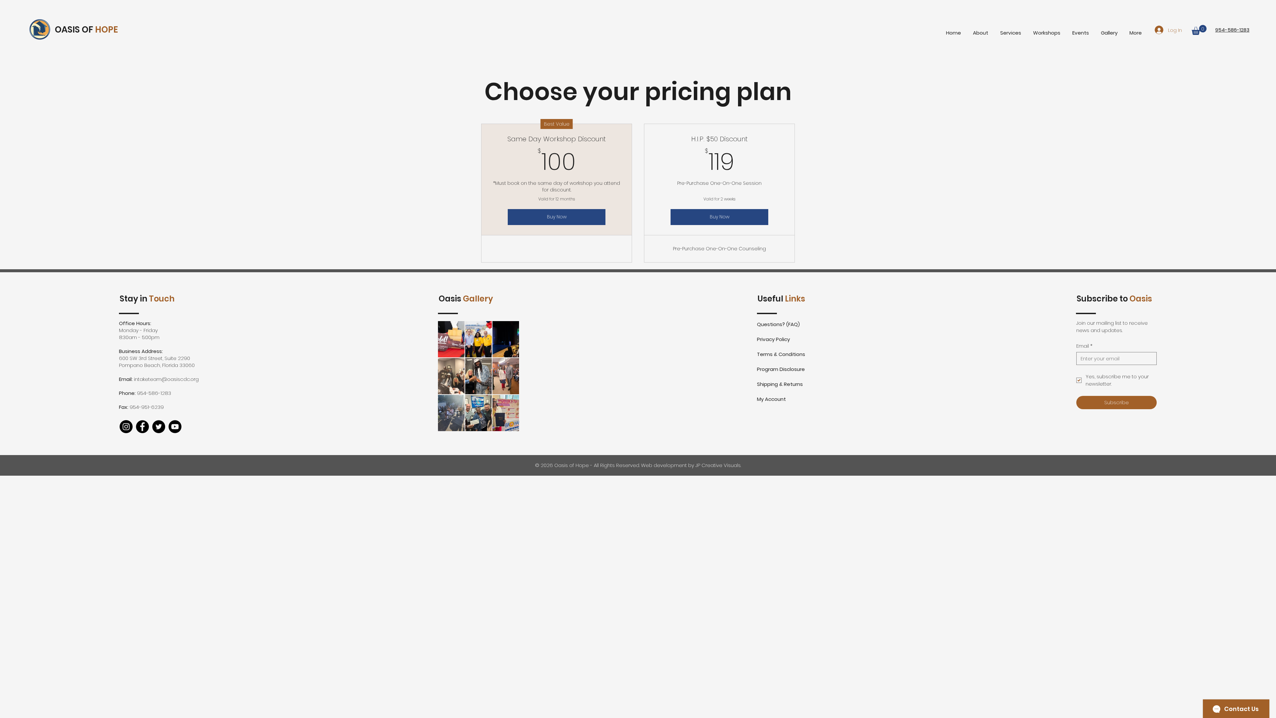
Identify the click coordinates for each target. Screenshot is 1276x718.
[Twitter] (158, 426)
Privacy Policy (773, 339)
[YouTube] (174, 426)
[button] (1199, 30)
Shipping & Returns (780, 384)
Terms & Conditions (781, 354)
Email (1084, 345)
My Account (771, 399)
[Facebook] (142, 426)
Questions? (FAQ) (778, 324)
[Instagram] (126, 426)
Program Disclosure (781, 369)
